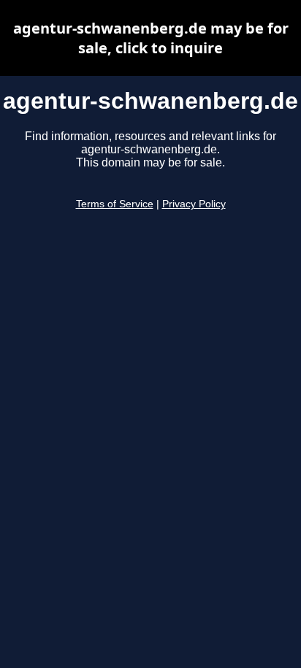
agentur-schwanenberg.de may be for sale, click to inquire (151, 38)
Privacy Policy (194, 204)
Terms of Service (114, 204)
